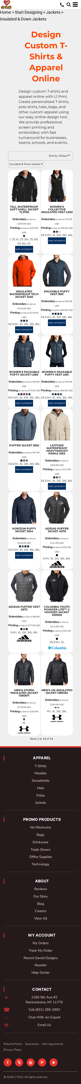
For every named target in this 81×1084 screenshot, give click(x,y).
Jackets (53, 12)
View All (40, 918)
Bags (40, 834)
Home (5, 12)
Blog (40, 903)
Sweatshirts (41, 780)
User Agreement (52, 1044)
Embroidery (19, 219)
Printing (15, 228)
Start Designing (28, 12)
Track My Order (40, 950)
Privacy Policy (13, 1050)
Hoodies (40, 773)
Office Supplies (40, 857)
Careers (40, 911)
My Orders (41, 943)
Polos (40, 795)
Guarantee (32, 1044)
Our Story (40, 896)
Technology (40, 864)
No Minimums (40, 827)
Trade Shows (40, 849)
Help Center (41, 972)
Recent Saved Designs (41, 958)
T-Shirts (40, 766)
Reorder (41, 965)
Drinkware (40, 842)
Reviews (40, 889)
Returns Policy (13, 1044)
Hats (40, 788)
